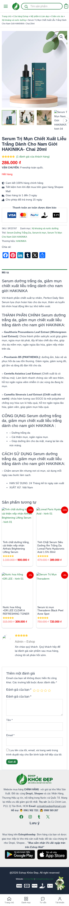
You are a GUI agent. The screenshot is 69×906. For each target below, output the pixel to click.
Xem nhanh (17, 535)
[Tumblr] (39, 817)
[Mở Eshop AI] (60, 883)
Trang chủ (6, 16)
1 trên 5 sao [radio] (34, 690)
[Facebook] (21, 817)
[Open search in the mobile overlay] (41, 6)
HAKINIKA (21, 241)
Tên (9, 720)
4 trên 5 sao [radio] (45, 690)
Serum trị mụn (39, 232)
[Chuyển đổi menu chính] (5, 6)
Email (10, 735)
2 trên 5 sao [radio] (37, 690)
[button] (61, 37)
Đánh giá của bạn (18, 689)
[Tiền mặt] (42, 886)
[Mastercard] (27, 886)
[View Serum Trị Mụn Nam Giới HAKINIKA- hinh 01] (9, 117)
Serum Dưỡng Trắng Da (19, 232)
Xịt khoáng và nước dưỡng (14, 20)
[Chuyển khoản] (50, 886)
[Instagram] (30, 817)
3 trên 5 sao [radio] (41, 690)
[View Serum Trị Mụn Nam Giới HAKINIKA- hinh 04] (61, 120)
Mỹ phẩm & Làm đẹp (40, 16)
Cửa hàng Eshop (20, 16)
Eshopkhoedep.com (44, 879)
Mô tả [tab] (5, 272)
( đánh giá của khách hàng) (33, 156)
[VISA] (19, 886)
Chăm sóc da (57, 16)
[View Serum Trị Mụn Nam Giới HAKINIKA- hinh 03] (44, 117)
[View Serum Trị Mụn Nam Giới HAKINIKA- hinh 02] (26, 117)
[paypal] (34, 886)
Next (66, 120)
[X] (48, 817)
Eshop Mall (29, 879)
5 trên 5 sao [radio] (49, 690)
